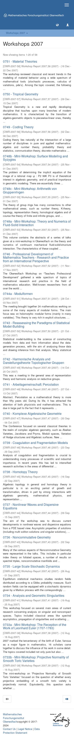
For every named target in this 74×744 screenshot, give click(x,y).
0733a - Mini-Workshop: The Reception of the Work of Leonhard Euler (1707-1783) (34, 626)
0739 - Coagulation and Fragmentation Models (35, 442)
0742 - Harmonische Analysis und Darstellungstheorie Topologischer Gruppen (33, 361)
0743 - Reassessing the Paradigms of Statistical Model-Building (36, 324)
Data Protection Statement (21, 730)
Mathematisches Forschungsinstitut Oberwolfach (13, 717)
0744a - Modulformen (18, 293)
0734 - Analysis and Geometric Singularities (33, 595)
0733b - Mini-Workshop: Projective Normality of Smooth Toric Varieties (36, 659)
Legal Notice (25, 729)
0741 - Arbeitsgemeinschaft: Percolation (31, 384)
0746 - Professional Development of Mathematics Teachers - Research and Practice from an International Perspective (36, 257)
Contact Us (9, 729)
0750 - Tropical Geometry (20, 94)
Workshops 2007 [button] (16, 33)
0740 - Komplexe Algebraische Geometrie (32, 413)
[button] (57, 24)
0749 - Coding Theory (18, 127)
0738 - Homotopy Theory (20, 472)
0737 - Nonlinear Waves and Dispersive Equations (31, 506)
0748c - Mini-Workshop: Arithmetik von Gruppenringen (30, 190)
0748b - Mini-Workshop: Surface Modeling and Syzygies (35, 158)
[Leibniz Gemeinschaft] (60, 720)
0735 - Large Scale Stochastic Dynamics (31, 566)
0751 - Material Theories (20, 61)
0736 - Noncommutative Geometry (27, 537)
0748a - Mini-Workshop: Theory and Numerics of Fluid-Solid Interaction (37, 223)
